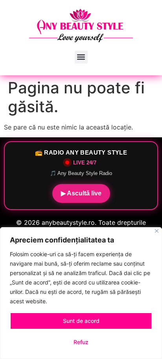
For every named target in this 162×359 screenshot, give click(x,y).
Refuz (81, 342)
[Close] (156, 231)
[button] (81, 57)
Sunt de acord (81, 320)
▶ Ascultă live (81, 193)
